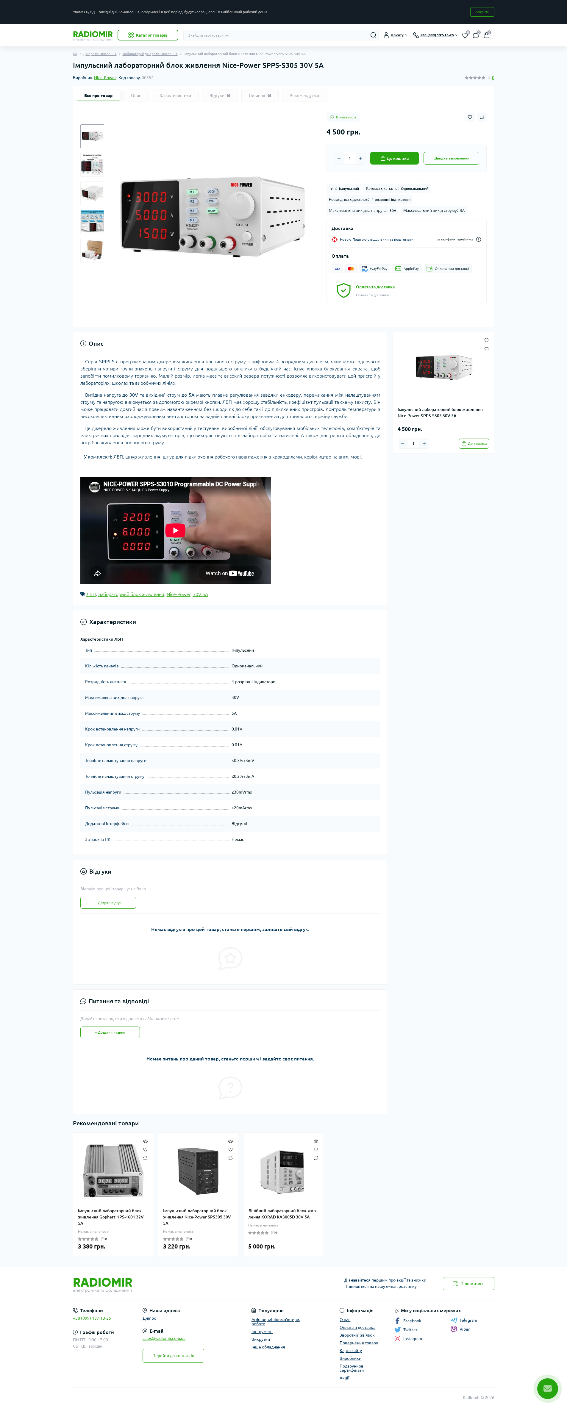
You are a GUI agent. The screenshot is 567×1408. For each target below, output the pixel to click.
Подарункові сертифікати (352, 1368)
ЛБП (91, 594)
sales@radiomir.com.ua (164, 1338)
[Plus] (360, 158)
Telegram (468, 1320)
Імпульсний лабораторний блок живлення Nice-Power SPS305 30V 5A (197, 1217)
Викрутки (261, 1339)
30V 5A (200, 594)
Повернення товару (359, 1342)
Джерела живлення (100, 54)
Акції (344, 1378)
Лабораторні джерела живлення (150, 54)
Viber (465, 1329)
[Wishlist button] (470, 117)
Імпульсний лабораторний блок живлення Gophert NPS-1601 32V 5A (111, 1217)
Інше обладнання (268, 1347)
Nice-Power (105, 77)
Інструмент (262, 1331)
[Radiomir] (176, 1283)
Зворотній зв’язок (357, 1335)
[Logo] (93, 35)
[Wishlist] (145, 1148)
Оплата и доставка (357, 1327)
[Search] (374, 35)
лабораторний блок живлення (131, 594)
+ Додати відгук (108, 903)
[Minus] (339, 158)
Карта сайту (351, 1350)
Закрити (482, 12)
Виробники (350, 1358)
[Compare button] (482, 117)
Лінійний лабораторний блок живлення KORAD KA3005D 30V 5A (282, 1213)
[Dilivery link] (479, 239)
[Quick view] (145, 1140)
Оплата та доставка (375, 286)
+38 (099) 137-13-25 (92, 1318)
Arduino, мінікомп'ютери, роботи (276, 1321)
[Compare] (145, 1157)
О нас (345, 1319)
